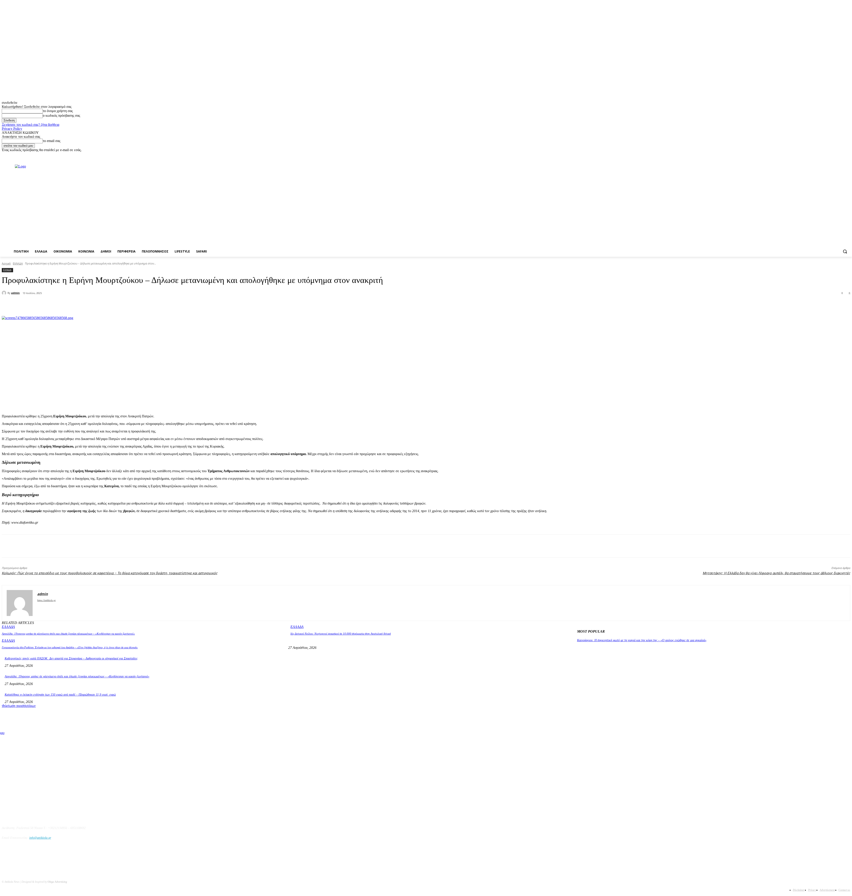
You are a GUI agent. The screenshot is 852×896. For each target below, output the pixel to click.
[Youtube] (847, 155)
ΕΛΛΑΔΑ (18, 263)
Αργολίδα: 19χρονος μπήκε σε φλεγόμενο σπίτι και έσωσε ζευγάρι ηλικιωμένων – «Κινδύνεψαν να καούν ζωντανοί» (68, 633)
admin (15, 292)
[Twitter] (835, 155)
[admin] (5, 293)
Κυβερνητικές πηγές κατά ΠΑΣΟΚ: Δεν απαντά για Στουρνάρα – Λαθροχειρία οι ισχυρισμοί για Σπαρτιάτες (71, 658)
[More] (108, 304)
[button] (845, 251)
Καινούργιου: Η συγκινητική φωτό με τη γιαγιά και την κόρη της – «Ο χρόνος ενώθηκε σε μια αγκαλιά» (641, 640)
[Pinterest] (76, 304)
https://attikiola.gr (46, 600)
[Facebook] (823, 155)
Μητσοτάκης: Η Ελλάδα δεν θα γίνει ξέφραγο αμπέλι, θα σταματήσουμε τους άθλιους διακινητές (776, 573)
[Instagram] (829, 155)
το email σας (51, 141)
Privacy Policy (12, 128)
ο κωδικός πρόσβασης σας (61, 115)
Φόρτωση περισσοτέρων (19, 706)
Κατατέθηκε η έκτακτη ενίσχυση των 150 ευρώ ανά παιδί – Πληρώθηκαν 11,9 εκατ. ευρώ (60, 694)
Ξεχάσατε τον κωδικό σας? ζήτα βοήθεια (30, 124)
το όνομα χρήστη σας (58, 111)
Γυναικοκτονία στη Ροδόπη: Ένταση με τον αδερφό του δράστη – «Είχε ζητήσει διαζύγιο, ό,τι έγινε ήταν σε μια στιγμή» (70, 647)
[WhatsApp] (92, 304)
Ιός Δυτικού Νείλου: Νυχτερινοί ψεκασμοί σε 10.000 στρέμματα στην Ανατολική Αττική (340, 633)
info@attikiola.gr (40, 837)
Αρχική (6, 263)
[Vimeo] (841, 155)
